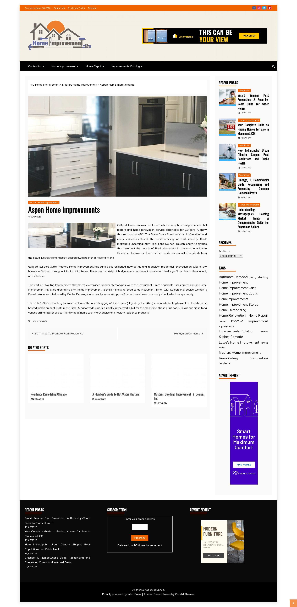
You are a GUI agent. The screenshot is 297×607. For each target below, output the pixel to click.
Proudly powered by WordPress (122, 594)
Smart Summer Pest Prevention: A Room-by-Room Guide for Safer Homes (253, 101)
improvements (40, 321)
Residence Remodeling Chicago (49, 394)
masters (222, 347)
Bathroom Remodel (233, 277)
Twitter (264, 7)
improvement (258, 321)
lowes (264, 342)
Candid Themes (185, 594)
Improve (237, 321)
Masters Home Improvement (79, 84)
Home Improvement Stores (238, 304)
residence (224, 363)
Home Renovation (232, 315)
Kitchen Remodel (231, 337)
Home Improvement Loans (238, 293)
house (222, 321)
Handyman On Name (187, 333)
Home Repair (94, 66)
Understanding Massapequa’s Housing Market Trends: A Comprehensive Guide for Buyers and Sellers (253, 218)
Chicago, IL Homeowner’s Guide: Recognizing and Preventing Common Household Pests (253, 186)
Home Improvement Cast (237, 288)
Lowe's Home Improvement (239, 342)
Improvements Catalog (126, 66)
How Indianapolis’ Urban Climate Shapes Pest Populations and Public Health (253, 157)
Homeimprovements (233, 299)
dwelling (263, 277)
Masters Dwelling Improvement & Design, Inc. (179, 396)
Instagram (259, 7)
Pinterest (269, 7)
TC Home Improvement (45, 84)
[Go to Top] (293, 603)
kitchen (264, 331)
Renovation (259, 358)
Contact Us (59, 8)
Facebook (254, 7)
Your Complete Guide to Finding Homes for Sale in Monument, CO (253, 129)
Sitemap (92, 8)
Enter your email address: (139, 532)
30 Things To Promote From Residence (59, 333)
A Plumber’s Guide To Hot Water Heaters (115, 394)
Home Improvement (63, 66)
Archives (224, 251)
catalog (253, 277)
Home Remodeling (232, 310)
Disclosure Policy (76, 8)
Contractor (34, 66)
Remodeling (228, 358)
